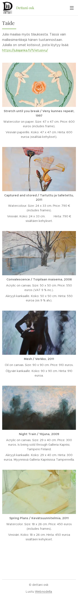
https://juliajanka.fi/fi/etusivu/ (25, 50)
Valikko (72, 8)
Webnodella (43, 591)
